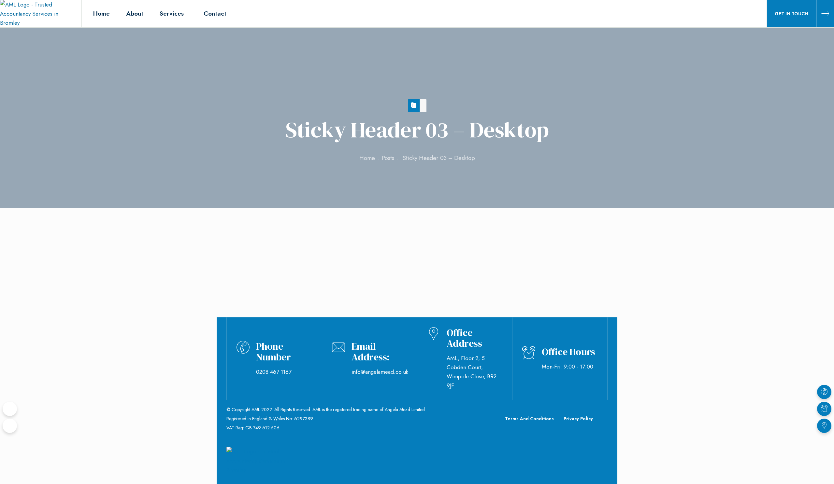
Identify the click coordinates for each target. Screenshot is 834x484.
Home (367, 158)
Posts (388, 158)
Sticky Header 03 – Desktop (272, 233)
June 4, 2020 (257, 264)
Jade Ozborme (307, 264)
